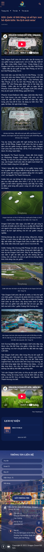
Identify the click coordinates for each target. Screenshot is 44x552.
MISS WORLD (17, 428)
